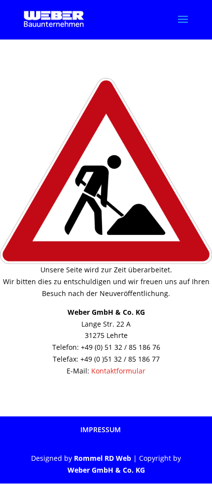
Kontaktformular (118, 370)
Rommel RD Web (102, 458)
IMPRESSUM (100, 429)
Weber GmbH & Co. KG (106, 470)
